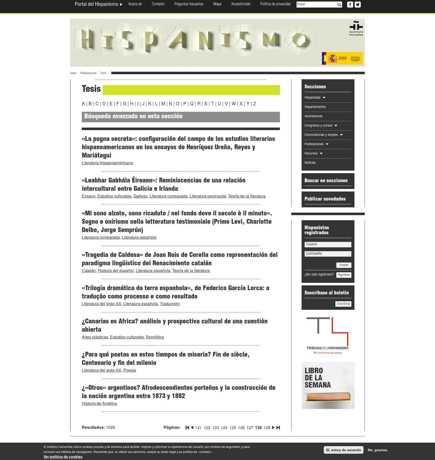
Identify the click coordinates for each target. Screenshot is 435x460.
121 (198, 427)
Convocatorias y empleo (322, 135)
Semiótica (155, 337)
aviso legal (168, 451)
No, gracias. (378, 450)
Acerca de (135, 5)
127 (249, 427)
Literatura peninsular (208, 196)
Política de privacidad (275, 5)
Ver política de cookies (63, 456)
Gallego (140, 196)
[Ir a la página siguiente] (273, 427)
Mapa (217, 5)
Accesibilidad (240, 5)
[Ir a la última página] (277, 427)
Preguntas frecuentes (188, 5)
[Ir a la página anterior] (192, 427)
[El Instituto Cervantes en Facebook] (349, 4)
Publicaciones (88, 73)
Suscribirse (343, 303)
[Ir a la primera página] (188, 427)
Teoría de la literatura (247, 196)
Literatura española (139, 237)
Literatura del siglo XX (101, 303)
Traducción (170, 303)
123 (215, 427)
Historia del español (116, 270)
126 (241, 427)
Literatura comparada (169, 196)
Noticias (310, 163)
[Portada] (217, 42)
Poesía (129, 370)
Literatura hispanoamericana (107, 163)
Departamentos (315, 107)
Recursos (312, 154)
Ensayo (88, 196)
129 (267, 427)
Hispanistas (313, 98)
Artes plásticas (95, 337)
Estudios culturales (114, 196)
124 (224, 427)
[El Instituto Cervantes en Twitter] (357, 4)
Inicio (73, 73)
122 (207, 427)
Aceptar (344, 265)
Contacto (158, 5)
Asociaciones (313, 116)
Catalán (89, 270)
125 (232, 427)
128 (258, 427)
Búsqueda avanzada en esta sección (133, 116)
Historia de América (99, 403)
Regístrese (344, 275)
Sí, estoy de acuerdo (343, 450)
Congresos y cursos (319, 126)
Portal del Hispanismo (97, 4)
